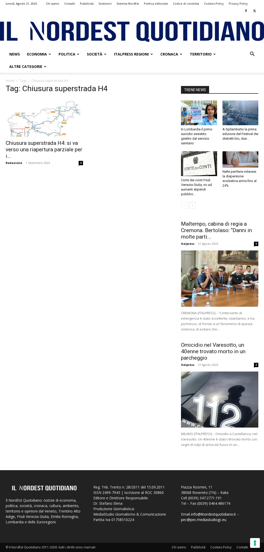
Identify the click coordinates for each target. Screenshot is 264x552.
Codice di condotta (186, 3)
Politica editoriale (156, 3)
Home (10, 80)
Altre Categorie (25, 66)
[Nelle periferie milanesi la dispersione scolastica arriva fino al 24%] (240, 159)
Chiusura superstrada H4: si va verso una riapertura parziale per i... (44, 149)
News (14, 54)
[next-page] (192, 205)
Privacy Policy (238, 3)
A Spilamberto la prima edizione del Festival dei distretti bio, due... (240, 133)
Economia (37, 54)
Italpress (187, 244)
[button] (252, 54)
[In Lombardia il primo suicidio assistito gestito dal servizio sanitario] (199, 112)
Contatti (69, 3)
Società (94, 54)
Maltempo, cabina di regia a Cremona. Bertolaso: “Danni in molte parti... (216, 230)
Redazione (14, 163)
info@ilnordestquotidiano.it (213, 514)
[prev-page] (184, 205)
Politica (67, 54)
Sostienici (105, 3)
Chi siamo (52, 3)
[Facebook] (246, 10)
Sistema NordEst (128, 3)
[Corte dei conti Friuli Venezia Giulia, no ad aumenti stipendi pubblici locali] (199, 163)
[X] (254, 10)
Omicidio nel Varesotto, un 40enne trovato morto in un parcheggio (213, 351)
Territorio (201, 54)
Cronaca (169, 54)
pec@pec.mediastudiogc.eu (203, 519)
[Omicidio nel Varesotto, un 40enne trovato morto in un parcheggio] (219, 400)
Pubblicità (87, 3)
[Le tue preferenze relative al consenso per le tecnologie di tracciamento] (255, 543)
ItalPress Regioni (131, 54)
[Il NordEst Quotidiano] (132, 31)
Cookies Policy (214, 3)
